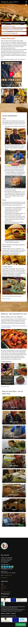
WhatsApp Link (4, 577)
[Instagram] (7, 567)
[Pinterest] (10, 567)
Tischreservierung (21, 624)
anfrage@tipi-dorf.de (7, 575)
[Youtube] (12, 567)
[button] (26, 1)
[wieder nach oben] (6, 298)
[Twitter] (5, 567)
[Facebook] (2, 567)
